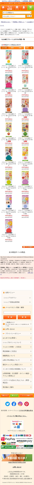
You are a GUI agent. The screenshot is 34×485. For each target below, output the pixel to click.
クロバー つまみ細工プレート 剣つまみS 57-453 (8, 115)
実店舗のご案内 (8, 387)
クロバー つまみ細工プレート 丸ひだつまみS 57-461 (8, 188)
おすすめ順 (4, 47)
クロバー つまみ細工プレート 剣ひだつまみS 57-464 (25, 212)
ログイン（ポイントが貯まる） (11, 1)
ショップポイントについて (12, 342)
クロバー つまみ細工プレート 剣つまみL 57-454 (25, 115)
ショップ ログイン (10, 298)
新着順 (20, 47)
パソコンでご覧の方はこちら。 (17, 416)
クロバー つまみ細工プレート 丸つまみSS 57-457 (8, 67)
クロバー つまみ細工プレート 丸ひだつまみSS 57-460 (25, 163)
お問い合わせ (17, 467)
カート (15, 395)
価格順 (12, 47)
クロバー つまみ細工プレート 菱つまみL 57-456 (9, 163)
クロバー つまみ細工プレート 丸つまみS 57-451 (25, 67)
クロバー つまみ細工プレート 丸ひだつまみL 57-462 (25, 188)
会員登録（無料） (27, 1)
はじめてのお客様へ (10, 338)
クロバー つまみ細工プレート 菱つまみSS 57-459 (8, 139)
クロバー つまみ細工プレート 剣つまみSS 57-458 (25, 91)
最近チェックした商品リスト (13, 364)
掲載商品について (9, 356)
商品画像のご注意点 (10, 351)
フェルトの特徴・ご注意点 (12, 347)
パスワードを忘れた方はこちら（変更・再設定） (16, 381)
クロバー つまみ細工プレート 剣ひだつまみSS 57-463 (8, 212)
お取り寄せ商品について (11, 360)
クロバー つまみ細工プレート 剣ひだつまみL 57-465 (9, 236)
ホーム (5, 395)
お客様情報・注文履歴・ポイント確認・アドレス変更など (16, 375)
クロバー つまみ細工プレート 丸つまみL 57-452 (9, 91)
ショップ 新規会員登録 (11, 302)
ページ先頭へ (27, 395)
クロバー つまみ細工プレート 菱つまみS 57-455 (25, 139)
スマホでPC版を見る (26, 410)
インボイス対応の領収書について (14, 369)
